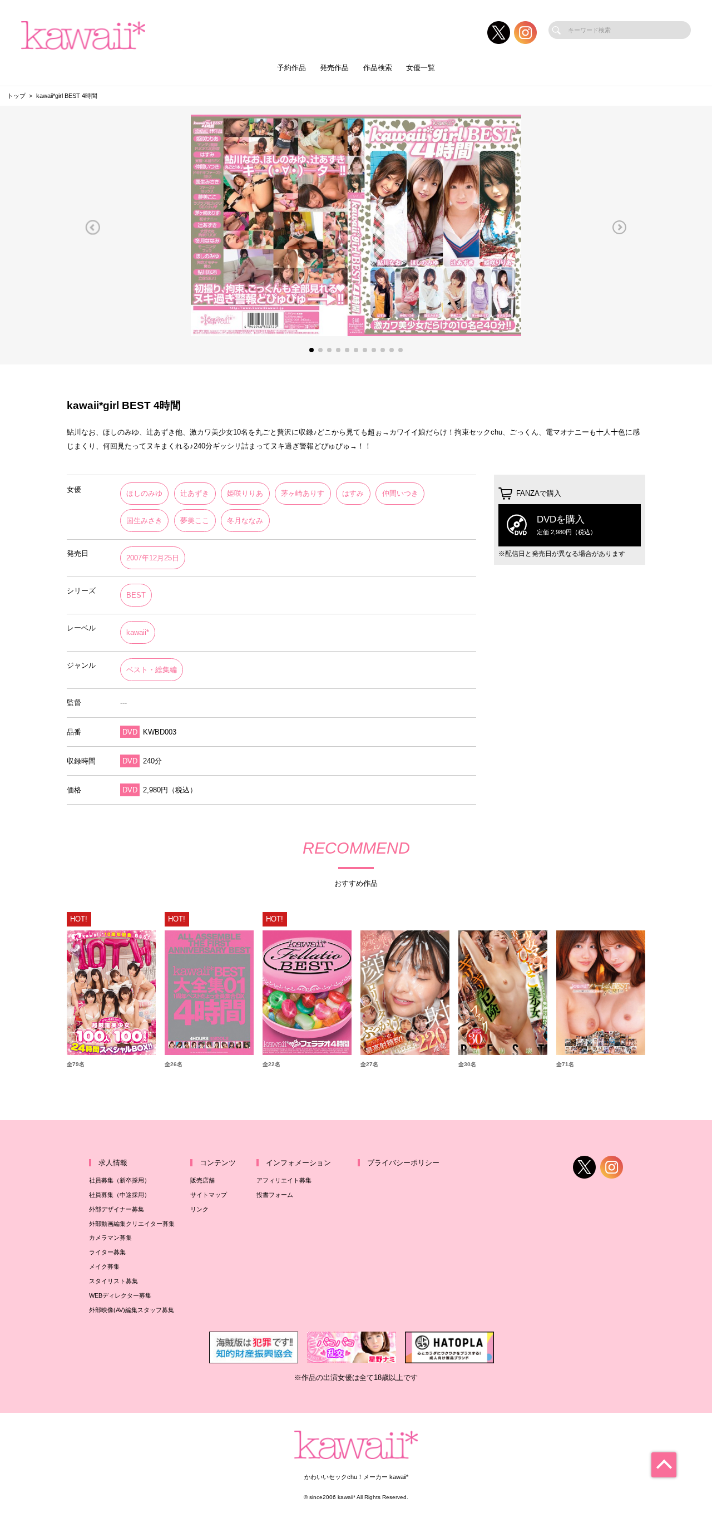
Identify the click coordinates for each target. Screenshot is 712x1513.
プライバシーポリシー (403, 1163)
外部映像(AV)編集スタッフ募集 (131, 1310)
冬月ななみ (245, 520)
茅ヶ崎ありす (302, 493)
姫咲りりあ (245, 493)
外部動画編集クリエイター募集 (132, 1223)
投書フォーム (274, 1194)
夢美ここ (194, 520)
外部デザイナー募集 (116, 1209)
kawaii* (137, 632)
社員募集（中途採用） (119, 1194)
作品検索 (377, 67)
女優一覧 (420, 67)
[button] (92, 227)
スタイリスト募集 (113, 1281)
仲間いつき (400, 493)
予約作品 (291, 67)
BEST (136, 595)
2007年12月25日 (152, 558)
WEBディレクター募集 (120, 1295)
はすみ (353, 493)
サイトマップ (208, 1194)
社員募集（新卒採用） (119, 1180)
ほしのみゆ (144, 493)
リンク (199, 1209)
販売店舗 (202, 1180)
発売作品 (334, 67)
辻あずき (194, 493)
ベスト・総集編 (151, 670)
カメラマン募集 (110, 1237)
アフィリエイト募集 (284, 1180)
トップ (16, 95)
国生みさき (144, 520)
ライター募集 (107, 1252)
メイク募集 (104, 1266)
